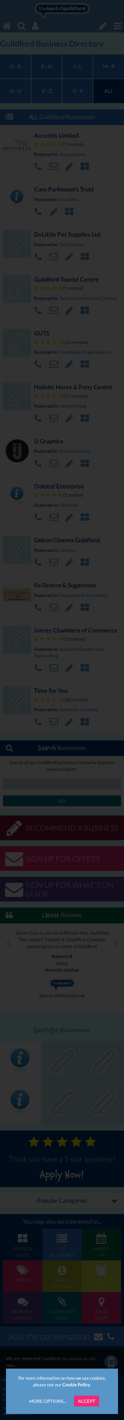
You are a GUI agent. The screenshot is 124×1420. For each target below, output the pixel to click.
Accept (86, 1401)
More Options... (47, 1401)
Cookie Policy (76, 1384)
